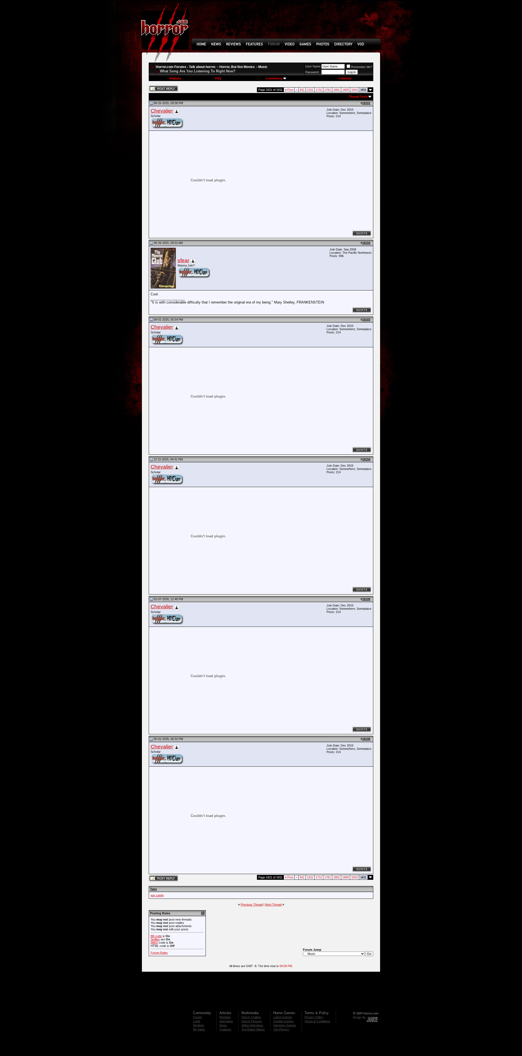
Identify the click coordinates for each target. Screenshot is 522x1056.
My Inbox (199, 1029)
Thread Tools (358, 96)
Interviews (226, 1021)
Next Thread (273, 904)
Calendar (345, 78)
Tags (153, 889)
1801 (336, 89)
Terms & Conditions (317, 1021)
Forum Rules (159, 952)
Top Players (281, 1029)
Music (263, 67)
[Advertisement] (288, 23)
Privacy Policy (313, 1017)
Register (175, 78)
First (289, 89)
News (223, 1025)
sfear (183, 260)
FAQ (218, 78)
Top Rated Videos (253, 1029)
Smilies (155, 939)
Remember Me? (361, 67)
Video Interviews (252, 1025)
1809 (345, 89)
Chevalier (162, 111)
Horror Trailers (251, 1017)
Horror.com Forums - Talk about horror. (186, 67)
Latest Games (282, 1017)
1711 (319, 89)
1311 (310, 89)
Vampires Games (284, 1025)
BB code (156, 936)
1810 (354, 89)
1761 (327, 89)
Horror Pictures (251, 1021)
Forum (197, 1017)
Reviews (225, 1017)
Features (225, 1029)
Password (312, 72)
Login (196, 1021)
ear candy (157, 895)
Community (274, 78)
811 (302, 89)
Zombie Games (283, 1021)
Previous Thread (252, 904)
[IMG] (154, 942)
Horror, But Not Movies (237, 67)
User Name (313, 66)
